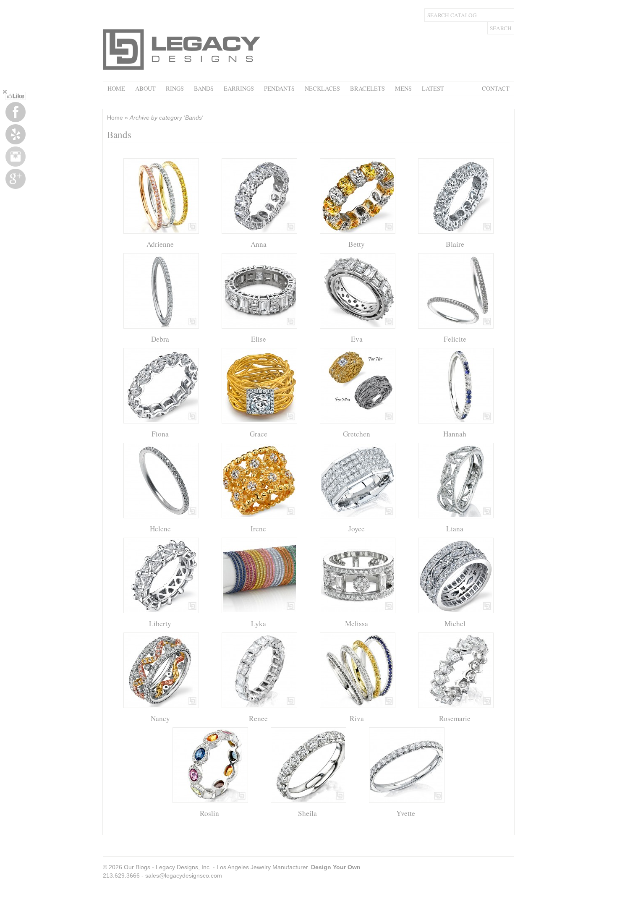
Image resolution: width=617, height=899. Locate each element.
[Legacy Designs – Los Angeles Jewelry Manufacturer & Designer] (183, 68)
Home (116, 88)
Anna (259, 244)
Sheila (307, 813)
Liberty (160, 623)
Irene (258, 528)
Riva (357, 718)
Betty (356, 244)
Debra (160, 339)
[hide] (4, 91)
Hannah (454, 434)
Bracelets (367, 88)
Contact (496, 88)
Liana (454, 528)
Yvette (405, 813)
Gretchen (356, 434)
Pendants (279, 88)
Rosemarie (455, 718)
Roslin (209, 813)
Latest (433, 88)
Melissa (356, 623)
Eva (357, 339)
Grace (258, 434)
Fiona (160, 434)
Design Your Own (336, 867)
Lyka (258, 623)
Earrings (239, 88)
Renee (258, 718)
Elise (258, 339)
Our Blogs (137, 867)
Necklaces (322, 88)
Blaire (455, 244)
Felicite (455, 339)
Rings (175, 88)
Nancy (160, 718)
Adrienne (160, 244)
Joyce (356, 528)
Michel (454, 623)
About (145, 88)
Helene (160, 528)
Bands (204, 88)
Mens (403, 88)
